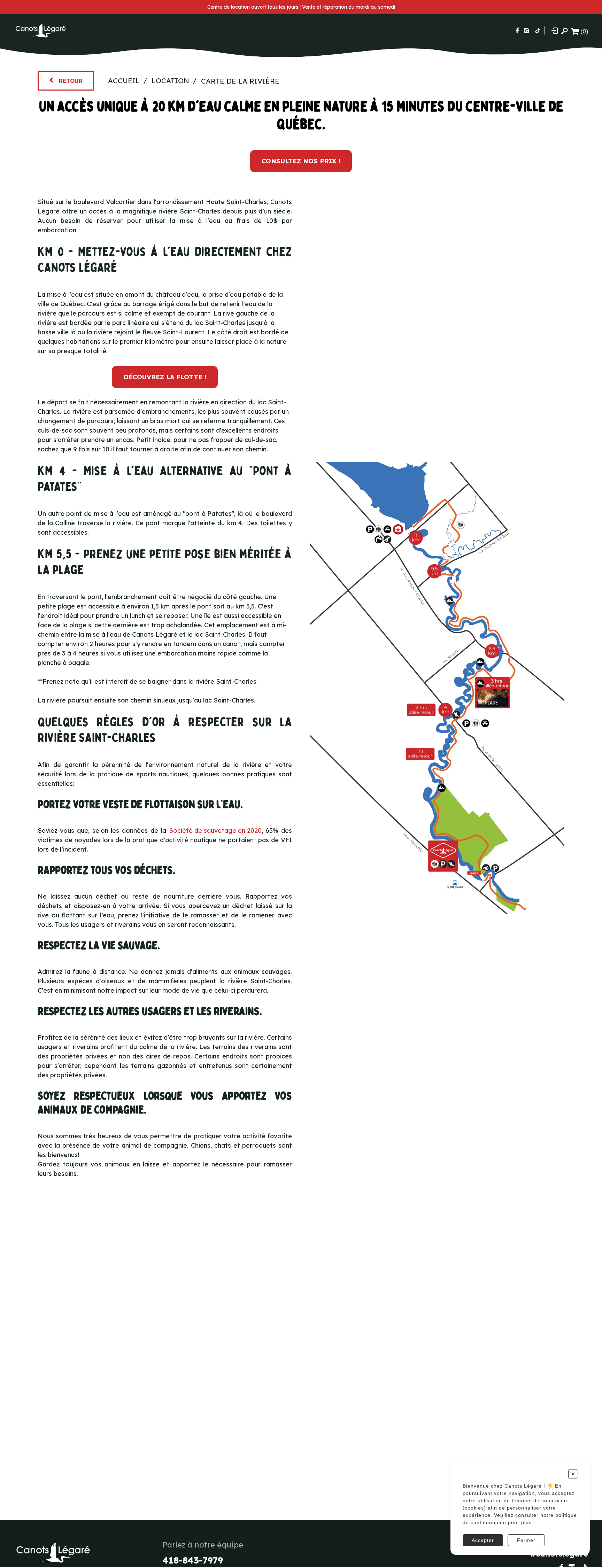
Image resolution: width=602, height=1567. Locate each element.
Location (170, 80)
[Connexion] (554, 30)
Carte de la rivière (240, 81)
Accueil (124, 80)
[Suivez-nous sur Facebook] (517, 30)
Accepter (483, 1540)
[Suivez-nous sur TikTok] (537, 30)
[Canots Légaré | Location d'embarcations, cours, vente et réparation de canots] (40, 30)
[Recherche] (564, 30)
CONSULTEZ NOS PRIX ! (301, 161)
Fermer (526, 1540)
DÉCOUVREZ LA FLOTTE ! (164, 377)
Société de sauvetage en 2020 (215, 831)
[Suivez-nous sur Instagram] (526, 30)
